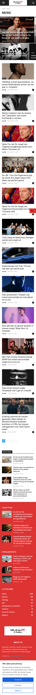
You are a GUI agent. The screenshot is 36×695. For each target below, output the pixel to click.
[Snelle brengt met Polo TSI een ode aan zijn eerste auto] (18, 255)
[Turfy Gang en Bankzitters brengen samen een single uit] (18, 227)
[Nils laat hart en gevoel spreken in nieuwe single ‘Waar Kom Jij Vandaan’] (18, 315)
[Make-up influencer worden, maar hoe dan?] (7, 569)
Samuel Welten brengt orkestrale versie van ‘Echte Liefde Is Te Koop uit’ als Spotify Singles (22, 540)
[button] (33, 210)
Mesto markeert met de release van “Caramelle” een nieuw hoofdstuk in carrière (16, 115)
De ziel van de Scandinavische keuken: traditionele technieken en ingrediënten (23, 459)
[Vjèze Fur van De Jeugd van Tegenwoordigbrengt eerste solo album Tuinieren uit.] (18, 133)
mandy (4, 89)
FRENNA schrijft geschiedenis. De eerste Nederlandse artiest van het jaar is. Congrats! (18, 84)
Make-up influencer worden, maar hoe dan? (22, 568)
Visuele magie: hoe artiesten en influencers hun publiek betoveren (23, 469)
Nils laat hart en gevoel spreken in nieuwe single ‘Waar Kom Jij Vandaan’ (17, 328)
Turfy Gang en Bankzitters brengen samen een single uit (18, 238)
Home (4, 9)
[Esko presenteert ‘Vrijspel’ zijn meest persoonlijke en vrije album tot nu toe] (18, 284)
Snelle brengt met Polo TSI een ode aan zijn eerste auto (16, 267)
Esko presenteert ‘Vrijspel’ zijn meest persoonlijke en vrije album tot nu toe (17, 297)
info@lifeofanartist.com (17, 656)
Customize (18, 685)
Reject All (18, 690)
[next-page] (16, 441)
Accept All (18, 680)
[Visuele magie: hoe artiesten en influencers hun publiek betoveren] (7, 469)
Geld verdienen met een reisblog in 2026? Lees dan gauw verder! (22, 558)
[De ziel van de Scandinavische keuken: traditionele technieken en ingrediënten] (7, 459)
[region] (18, 677)
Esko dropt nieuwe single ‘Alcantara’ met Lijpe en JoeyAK (16, 389)
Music (4, 29)
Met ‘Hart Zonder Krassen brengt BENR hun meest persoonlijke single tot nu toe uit (17, 359)
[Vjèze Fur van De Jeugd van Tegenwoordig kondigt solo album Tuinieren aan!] (18, 196)
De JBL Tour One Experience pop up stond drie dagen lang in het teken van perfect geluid (17, 178)
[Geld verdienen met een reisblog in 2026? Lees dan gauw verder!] (7, 558)
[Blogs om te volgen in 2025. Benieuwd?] (7, 579)
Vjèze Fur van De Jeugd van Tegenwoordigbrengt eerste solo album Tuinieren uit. (17, 146)
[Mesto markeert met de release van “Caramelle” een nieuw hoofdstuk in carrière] (18, 102)
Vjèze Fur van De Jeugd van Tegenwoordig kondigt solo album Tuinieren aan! (18, 209)
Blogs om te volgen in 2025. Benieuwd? (22, 578)
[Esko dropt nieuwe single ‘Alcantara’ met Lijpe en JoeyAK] (18, 377)
